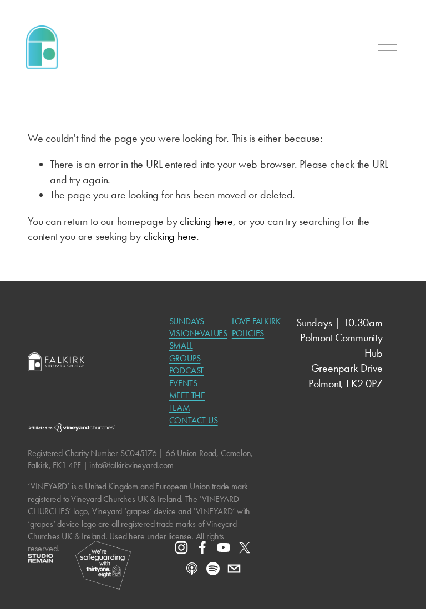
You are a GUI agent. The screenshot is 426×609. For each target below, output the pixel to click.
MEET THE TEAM (187, 401)
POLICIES (248, 333)
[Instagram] (181, 547)
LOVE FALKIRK (256, 321)
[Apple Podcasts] (192, 568)
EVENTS (183, 383)
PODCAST (186, 370)
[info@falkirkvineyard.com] (234, 568)
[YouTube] (223, 547)
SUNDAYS (187, 321)
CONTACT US (193, 420)
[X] (244, 547)
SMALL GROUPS (185, 351)
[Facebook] (202, 547)
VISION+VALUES (198, 333)
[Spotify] (213, 568)
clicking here (206, 221)
